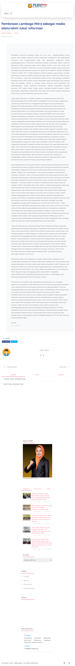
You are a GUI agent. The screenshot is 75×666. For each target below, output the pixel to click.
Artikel (16, 33)
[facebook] (69, 663)
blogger (13, 374)
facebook (6, 341)
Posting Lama (63, 367)
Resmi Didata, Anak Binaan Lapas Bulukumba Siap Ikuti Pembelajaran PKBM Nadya (42, 507)
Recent (26, 489)
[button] (70, 14)
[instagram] (64, 663)
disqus (37, 374)
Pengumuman (29, 588)
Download (28, 584)
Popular (37, 489)
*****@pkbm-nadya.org (31, 648)
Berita (26, 580)
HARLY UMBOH (6, 33)
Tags (48, 489)
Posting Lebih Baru (12, 367)
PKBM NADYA (18, 663)
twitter (15, 341)
